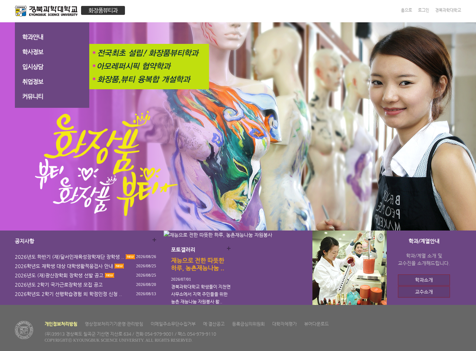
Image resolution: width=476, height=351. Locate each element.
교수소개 (424, 291)
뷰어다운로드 (316, 323)
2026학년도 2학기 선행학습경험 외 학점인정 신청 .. (68, 294)
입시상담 (32, 66)
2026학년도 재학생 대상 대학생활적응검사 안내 (65, 266)
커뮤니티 (32, 96)
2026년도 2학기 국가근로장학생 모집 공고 (59, 284)
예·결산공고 (214, 323)
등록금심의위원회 (248, 323)
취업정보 (32, 81)
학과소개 (424, 280)
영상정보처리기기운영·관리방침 (114, 323)
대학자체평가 (284, 323)
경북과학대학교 (448, 10)
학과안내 (32, 37)
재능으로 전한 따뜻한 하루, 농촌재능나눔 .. (197, 264)
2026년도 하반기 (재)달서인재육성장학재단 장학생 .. (70, 257)
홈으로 (406, 10)
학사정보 (32, 51)
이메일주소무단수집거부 (173, 323)
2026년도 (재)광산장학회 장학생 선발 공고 (60, 275)
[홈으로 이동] (48, 12)
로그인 (423, 10)
